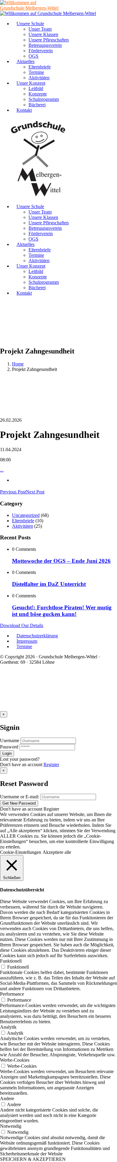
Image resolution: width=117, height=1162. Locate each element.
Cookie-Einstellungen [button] (20, 852)
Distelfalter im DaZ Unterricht (49, 584)
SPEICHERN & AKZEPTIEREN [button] (33, 1159)
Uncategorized (26, 515)
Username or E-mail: (19, 796)
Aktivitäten (22, 526)
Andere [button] (7, 1098)
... (2, 469)
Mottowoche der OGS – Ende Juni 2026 (61, 561)
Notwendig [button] (10, 1126)
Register (51, 764)
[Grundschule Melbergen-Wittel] (38, 196)
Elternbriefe (23, 520)
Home (18, 363)
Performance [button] (12, 994)
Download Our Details (21, 625)
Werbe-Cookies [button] (14, 1060)
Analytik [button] (8, 1027)
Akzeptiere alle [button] (57, 852)
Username (9, 740)
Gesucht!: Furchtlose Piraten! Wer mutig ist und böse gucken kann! (62, 610)
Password (9, 746)
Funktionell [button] (11, 960)
